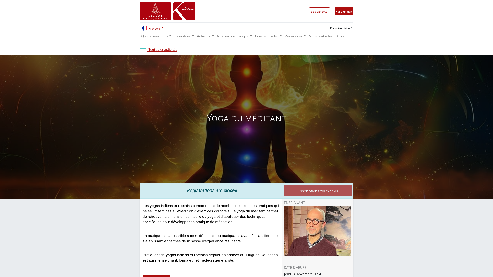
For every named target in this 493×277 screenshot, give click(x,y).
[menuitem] (320, 36)
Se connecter (319, 11)
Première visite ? (341, 28)
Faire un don (344, 11)
